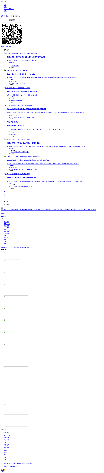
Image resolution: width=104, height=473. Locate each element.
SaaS (92, 210)
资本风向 (6, 222)
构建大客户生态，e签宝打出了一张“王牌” (21, 74)
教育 (39, 210)
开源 (62, 210)
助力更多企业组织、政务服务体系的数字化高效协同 (22, 60)
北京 (2, 210)
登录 (2, 16)
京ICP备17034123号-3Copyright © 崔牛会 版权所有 (15, 247)
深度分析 (6, 231)
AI (95, 210)
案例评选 (6, 233)
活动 (5, 235)
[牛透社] (3, 1)
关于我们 (6, 466)
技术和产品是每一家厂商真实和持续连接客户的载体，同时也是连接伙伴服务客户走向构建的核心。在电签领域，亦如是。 (42, 78)
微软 (22, 152)
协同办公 (17, 117)
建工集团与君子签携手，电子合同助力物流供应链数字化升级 (28, 160)
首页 (5, 5)
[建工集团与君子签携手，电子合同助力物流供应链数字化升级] (22, 156)
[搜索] (16, 16)
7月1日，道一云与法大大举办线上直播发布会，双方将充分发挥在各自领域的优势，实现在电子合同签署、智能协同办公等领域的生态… (46, 112)
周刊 (5, 239)
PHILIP (12, 114)
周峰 (11, 79)
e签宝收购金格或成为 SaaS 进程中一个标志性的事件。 (22, 95)
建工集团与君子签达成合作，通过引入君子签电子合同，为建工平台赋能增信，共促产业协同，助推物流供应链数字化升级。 (43, 164)
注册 (5, 16)
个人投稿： (12, 16)
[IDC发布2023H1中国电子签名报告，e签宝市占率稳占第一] (21, 53)
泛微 (82, 210)
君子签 (12, 166)
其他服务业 (16, 210)
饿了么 (13, 186)
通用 (22, 186)
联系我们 (17, 466)
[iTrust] (5, 471)
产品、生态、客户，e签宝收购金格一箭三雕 (22, 91)
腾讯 (16, 152)
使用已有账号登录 (6, 46)
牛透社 (12, 62)
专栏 (5, 11)
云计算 (79, 210)
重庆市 (21, 169)
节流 (34, 169)
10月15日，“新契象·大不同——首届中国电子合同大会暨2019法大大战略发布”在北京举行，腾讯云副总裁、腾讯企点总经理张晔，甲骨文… (47, 146)
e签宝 (12, 66)
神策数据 (74, 210)
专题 (5, 13)
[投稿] (8, 16)
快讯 (5, 7)
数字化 (69, 210)
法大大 (27, 117)
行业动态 (6, 228)
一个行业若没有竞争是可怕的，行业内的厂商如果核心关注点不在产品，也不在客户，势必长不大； (35, 129)
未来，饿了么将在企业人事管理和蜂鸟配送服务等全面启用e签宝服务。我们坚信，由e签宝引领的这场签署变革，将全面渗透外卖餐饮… (46, 181)
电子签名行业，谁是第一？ (16, 126)
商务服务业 (54, 210)
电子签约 (16, 66)
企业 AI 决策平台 (9, 9)
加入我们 (12, 466)
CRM (89, 210)
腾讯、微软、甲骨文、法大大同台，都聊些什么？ (24, 143)
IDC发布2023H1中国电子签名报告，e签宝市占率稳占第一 (27, 57)
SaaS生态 (13, 83)
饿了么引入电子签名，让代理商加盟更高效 (21, 177)
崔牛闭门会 (7, 224)
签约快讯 (6, 226)
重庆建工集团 (15, 169)
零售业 (6, 210)
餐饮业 (17, 186)
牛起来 (6, 237)
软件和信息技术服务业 (31, 210)
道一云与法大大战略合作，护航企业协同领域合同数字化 (26, 109)
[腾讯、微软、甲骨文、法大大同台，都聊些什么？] (19, 139)
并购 (15, 100)
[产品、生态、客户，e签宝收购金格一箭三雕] (17, 88)
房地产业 (10, 210)
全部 (2, 208)
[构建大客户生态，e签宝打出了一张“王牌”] (16, 70)
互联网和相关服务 (46, 210)
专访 (5, 229)
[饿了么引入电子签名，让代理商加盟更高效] (17, 174)
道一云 (13, 117)
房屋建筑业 (30, 169)
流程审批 (22, 117)
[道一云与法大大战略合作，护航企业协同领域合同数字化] (21, 105)
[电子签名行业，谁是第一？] (12, 122)
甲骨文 (13, 152)
